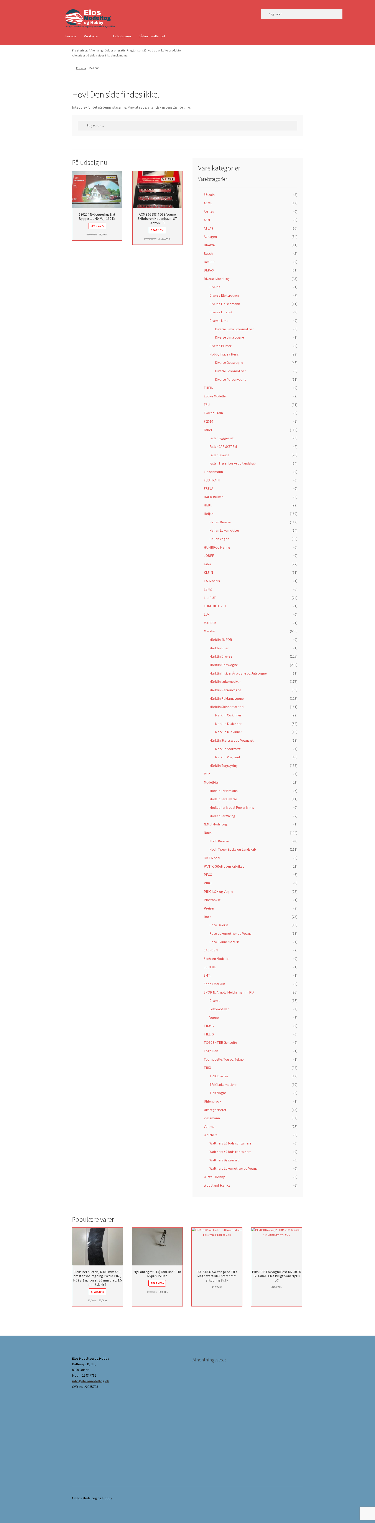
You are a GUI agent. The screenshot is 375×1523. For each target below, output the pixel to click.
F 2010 (208, 421)
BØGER (209, 262)
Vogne (214, 1017)
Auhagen (210, 236)
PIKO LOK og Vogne (218, 891)
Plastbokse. (212, 900)
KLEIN (208, 572)
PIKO (208, 883)
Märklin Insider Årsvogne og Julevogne (238, 673)
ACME (208, 203)
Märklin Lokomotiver (225, 681)
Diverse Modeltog (217, 278)
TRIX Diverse (218, 1076)
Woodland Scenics (217, 1185)
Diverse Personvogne (230, 379)
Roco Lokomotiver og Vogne (230, 933)
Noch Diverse (219, 841)
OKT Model (212, 858)
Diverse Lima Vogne (229, 337)
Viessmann (212, 1118)
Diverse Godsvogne (229, 362)
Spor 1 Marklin (214, 984)
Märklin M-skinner (228, 732)
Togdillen (211, 1051)
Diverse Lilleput (221, 312)
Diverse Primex (220, 346)
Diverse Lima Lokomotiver (234, 329)
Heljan (209, 513)
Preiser (209, 908)
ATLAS (208, 228)
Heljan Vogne (219, 539)
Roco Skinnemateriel (225, 942)
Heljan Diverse (220, 522)
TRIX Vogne (218, 1093)
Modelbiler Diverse (223, 799)
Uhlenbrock (212, 1101)
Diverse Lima (218, 320)
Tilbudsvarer (122, 36)
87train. (209, 194)
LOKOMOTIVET (215, 606)
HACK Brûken (214, 497)
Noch (208, 832)
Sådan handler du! (152, 36)
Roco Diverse (219, 925)
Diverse (214, 287)
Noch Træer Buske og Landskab (232, 849)
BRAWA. (209, 245)
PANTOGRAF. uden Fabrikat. (224, 866)
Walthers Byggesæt (224, 1160)
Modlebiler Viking (222, 816)
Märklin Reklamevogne (226, 698)
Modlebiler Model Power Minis (231, 807)
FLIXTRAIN (212, 480)
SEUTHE (210, 967)
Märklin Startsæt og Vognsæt (231, 740)
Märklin (209, 631)
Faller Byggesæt (221, 438)
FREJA (208, 488)
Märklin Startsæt (228, 749)
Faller (208, 430)
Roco (207, 916)
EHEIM (209, 387)
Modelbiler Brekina (223, 791)
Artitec (209, 211)
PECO (208, 874)
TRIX (207, 1067)
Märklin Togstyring (223, 765)
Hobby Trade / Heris (224, 354)
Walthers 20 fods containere (230, 1143)
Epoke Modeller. (215, 396)
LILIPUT (210, 597)
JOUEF (209, 555)
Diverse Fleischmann (224, 304)
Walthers (210, 1135)
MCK (207, 774)
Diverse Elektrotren (224, 295)
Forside (70, 36)
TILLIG (209, 1034)
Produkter (91, 36)
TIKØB (209, 1026)
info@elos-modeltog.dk (90, 1381)
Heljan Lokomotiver (224, 530)
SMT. (207, 975)
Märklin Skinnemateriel (226, 706)
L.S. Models (212, 581)
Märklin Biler (219, 648)
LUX (206, 614)
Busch (208, 253)
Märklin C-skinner (228, 715)
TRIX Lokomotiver (223, 1084)
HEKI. (208, 505)
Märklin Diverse (220, 656)
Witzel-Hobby (214, 1177)
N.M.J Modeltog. (216, 824)
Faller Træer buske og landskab (232, 463)
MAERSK (210, 623)
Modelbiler (212, 782)
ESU (207, 404)
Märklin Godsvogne (223, 665)
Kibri (207, 564)
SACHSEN (211, 950)
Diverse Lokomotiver (230, 371)
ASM (207, 220)
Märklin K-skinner (228, 723)
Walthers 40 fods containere (230, 1151)
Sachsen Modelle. (216, 958)
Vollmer (210, 1126)
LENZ (208, 589)
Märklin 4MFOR (220, 639)
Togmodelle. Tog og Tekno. (224, 1059)
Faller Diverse (219, 455)
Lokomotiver (219, 1009)
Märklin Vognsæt (227, 757)
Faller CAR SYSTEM (223, 446)
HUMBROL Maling (217, 547)
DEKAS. (209, 270)
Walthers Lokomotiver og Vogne (233, 1168)
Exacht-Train (213, 413)
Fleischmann (213, 472)
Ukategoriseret (215, 1110)
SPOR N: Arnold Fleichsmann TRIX (229, 992)
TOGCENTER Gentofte (220, 1042)
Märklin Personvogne (225, 690)
